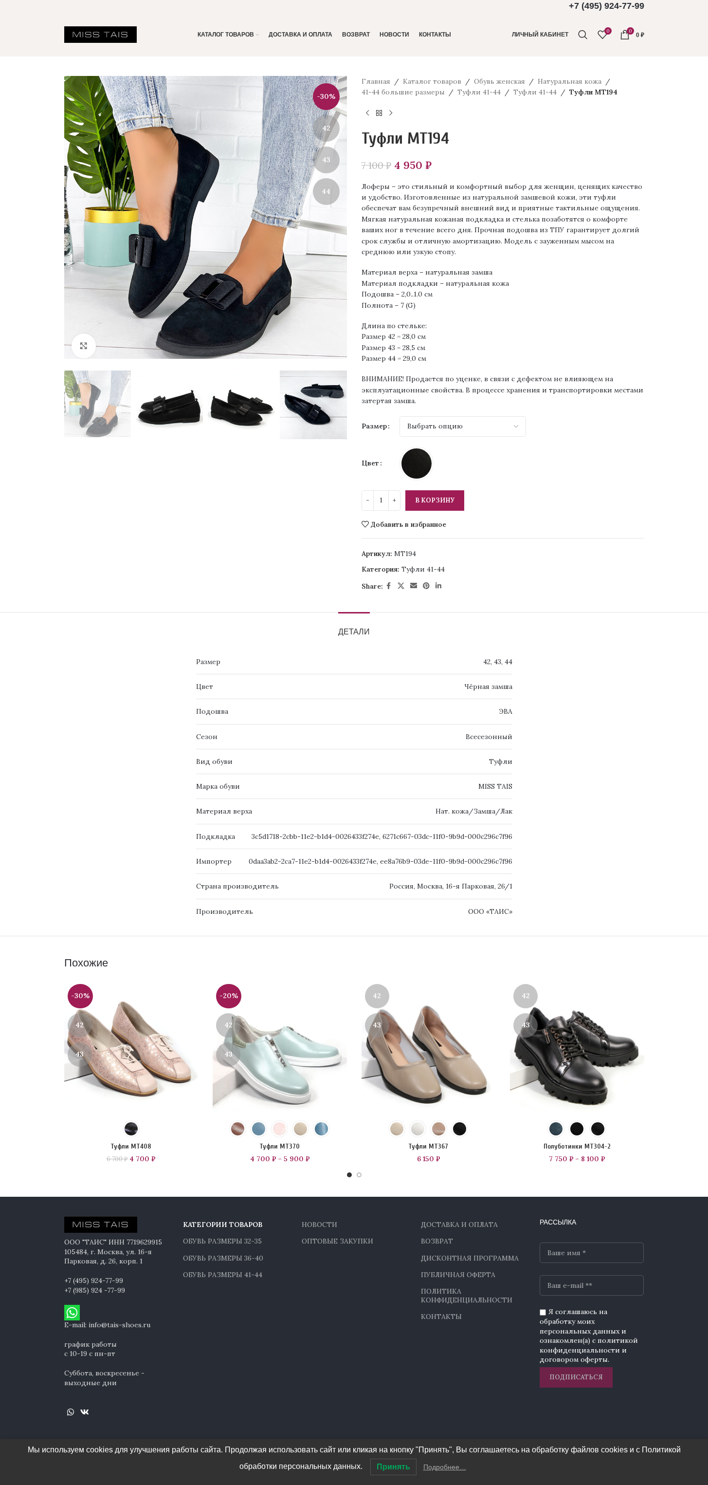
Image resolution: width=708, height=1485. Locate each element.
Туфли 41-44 (479, 92)
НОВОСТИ (319, 1224)
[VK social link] (84, 1412)
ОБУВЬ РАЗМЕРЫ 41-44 (222, 1274)
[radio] (416, 463)
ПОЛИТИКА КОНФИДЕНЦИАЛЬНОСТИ (466, 1295)
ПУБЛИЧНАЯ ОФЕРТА (458, 1274)
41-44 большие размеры (403, 92)
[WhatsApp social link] (70, 1412)
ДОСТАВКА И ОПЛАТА (459, 1224)
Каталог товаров (432, 81)
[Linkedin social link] (438, 586)
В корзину (434, 500)
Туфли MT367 (428, 1146)
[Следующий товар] (391, 113)
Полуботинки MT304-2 (577, 1146)
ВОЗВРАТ (437, 1241)
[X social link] (401, 586)
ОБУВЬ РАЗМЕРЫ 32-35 (222, 1241)
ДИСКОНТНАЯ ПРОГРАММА (470, 1258)
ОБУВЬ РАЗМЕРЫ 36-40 (223, 1258)
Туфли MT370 (279, 1146)
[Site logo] (100, 34)
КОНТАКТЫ (441, 1316)
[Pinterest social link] (426, 586)
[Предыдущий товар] (367, 113)
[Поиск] (583, 34)
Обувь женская (499, 81)
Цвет (370, 463)
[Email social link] (413, 586)
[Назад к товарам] (379, 113)
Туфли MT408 (130, 1146)
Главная (376, 81)
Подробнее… (444, 1467)
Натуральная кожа (569, 81)
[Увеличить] (84, 346)
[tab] (354, 627)
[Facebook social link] (389, 586)
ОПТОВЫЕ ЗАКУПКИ (337, 1241)
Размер (374, 426)
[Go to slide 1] (349, 1174)
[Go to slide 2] (359, 1174)
